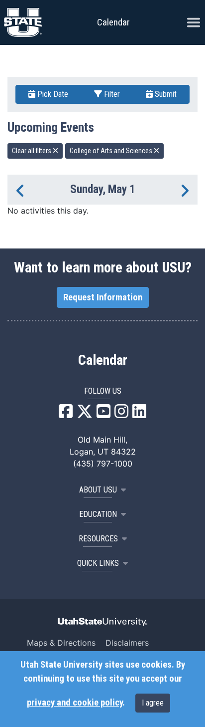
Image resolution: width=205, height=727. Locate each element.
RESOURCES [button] (98, 538)
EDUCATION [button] (98, 514)
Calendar (102, 360)
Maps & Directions (61, 643)
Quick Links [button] (98, 563)
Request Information (102, 297)
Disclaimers (127, 643)
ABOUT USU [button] (98, 489)
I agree (153, 703)
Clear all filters (32, 151)
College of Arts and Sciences (112, 151)
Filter (111, 94)
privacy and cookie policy (74, 702)
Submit (165, 94)
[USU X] (85, 414)
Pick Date (51, 94)
